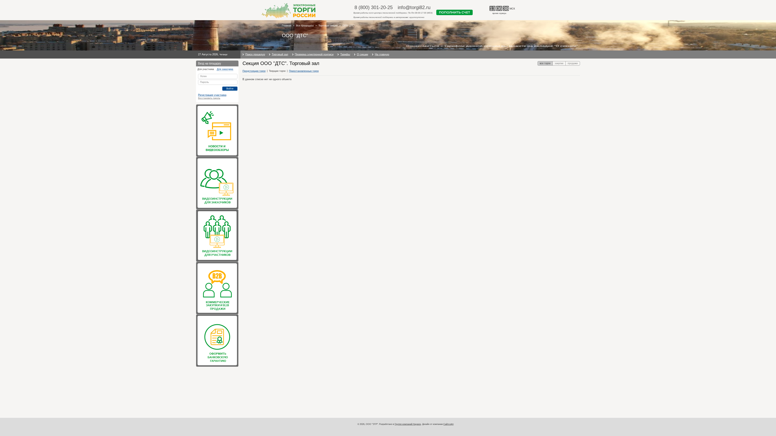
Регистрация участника (212, 94)
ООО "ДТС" (348, 25)
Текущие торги (277, 71)
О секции (362, 54)
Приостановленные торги (304, 71)
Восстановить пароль (209, 98)
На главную (382, 54)
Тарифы (345, 54)
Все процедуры (305, 25)
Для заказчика (225, 69)
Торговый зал (280, 54)
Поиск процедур (255, 54)
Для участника (205, 69)
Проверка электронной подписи (314, 54)
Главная (286, 25)
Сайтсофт (448, 424)
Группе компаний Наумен (408, 424)
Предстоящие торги (254, 71)
